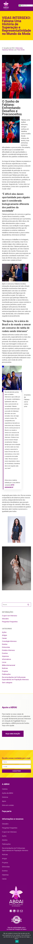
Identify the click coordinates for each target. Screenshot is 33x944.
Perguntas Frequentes (10, 622)
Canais (4, 638)
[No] (31, 937)
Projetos (5, 671)
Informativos (6, 659)
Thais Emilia (20, 50)
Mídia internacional (8, 665)
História (4, 789)
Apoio (4, 801)
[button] (27, 5)
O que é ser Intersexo (9, 616)
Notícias (11, 50)
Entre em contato (8, 805)
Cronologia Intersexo (9, 641)
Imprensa (5, 50)
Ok (17, 941)
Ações (4, 632)
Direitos (4, 644)
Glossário (5, 619)
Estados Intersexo (8, 650)
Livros (4, 662)
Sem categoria (7, 682)
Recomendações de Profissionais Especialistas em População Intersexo (15, 678)
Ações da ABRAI (7, 793)
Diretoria (5, 797)
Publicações (6, 674)
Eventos (5, 653)
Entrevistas (19, 48)
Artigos (4, 635)
